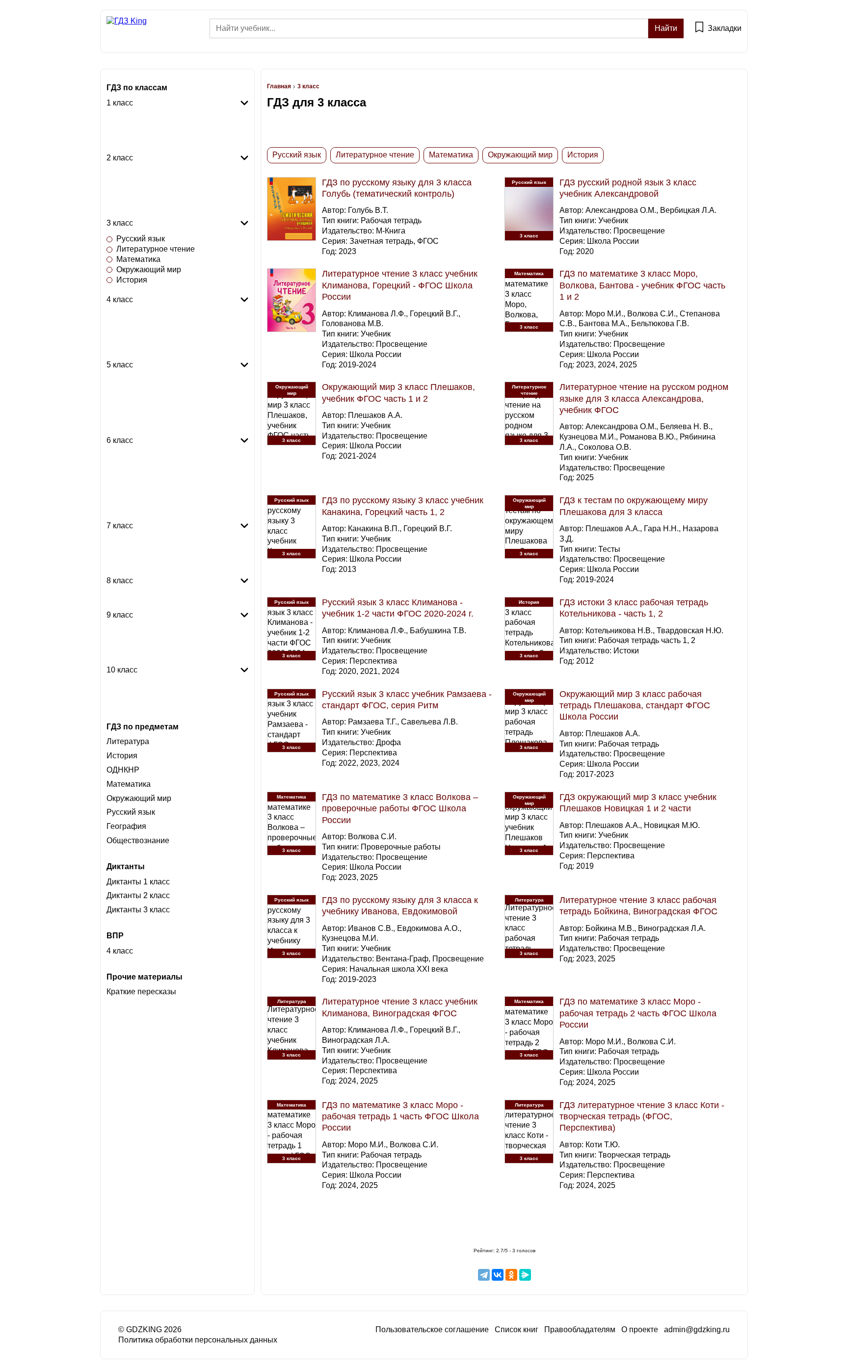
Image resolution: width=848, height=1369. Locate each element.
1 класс (119, 103)
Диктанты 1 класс (138, 882)
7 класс (119, 525)
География (136, 405)
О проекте (639, 1329)
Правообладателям (579, 1329)
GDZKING (144, 1329)
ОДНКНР (132, 426)
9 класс (119, 615)
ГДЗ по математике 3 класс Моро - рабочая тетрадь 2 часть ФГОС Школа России (637, 1013)
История (131, 209)
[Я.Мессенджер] (525, 1275)
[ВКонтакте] (498, 1275)
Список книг (516, 1329)
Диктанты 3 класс (138, 909)
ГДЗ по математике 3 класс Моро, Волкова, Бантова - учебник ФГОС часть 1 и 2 (642, 285)
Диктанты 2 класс (138, 895)
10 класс (121, 670)
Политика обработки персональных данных (197, 1340)
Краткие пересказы (141, 991)
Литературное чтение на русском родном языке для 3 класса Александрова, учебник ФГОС (643, 398)
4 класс (119, 299)
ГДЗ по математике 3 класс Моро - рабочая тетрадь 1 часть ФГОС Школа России (400, 1116)
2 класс (119, 158)
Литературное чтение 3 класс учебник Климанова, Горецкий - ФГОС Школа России (399, 285)
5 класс (119, 365)
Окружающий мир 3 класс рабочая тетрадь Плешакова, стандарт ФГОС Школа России (634, 705)
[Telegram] (484, 1275)
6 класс (119, 440)
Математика (138, 133)
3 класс (119, 223)
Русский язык (140, 113)
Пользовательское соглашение (432, 1329)
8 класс (119, 580)
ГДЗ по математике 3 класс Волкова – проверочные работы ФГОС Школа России (400, 808)
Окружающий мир (148, 143)
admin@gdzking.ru (697, 1329)
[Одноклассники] (511, 1275)
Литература (137, 395)
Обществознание (147, 491)
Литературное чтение (155, 123)
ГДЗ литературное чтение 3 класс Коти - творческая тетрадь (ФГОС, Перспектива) (641, 1116)
